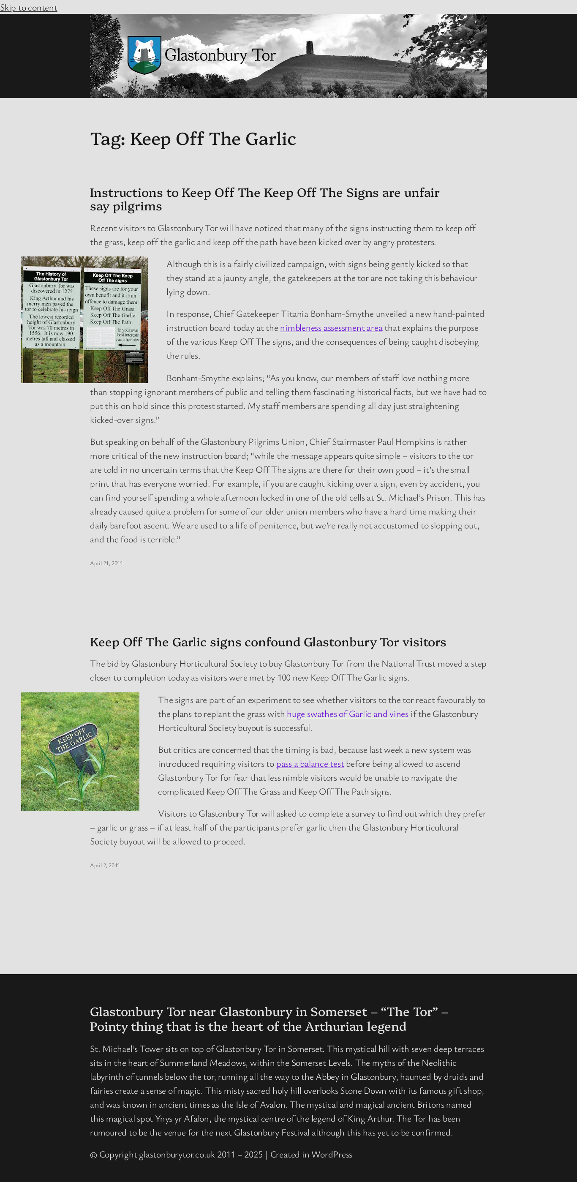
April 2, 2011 (105, 865)
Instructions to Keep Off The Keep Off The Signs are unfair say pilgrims (265, 198)
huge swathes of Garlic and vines (347, 713)
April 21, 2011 (106, 563)
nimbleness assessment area (331, 327)
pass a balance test (310, 763)
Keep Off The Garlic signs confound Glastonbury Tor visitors (268, 641)
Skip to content (28, 7)
